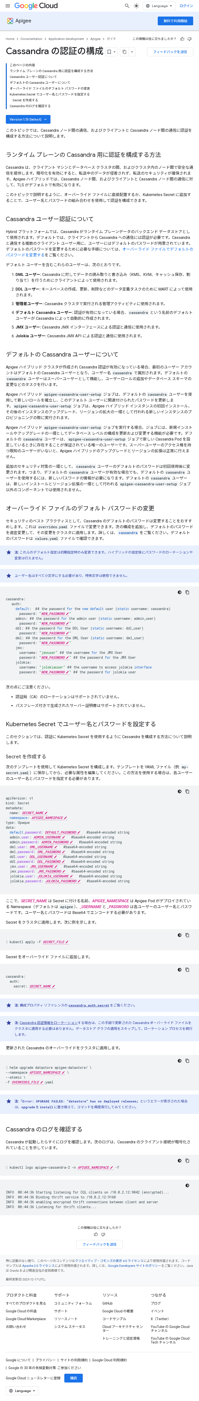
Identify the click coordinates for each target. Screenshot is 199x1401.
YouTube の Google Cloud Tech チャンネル (170, 1340)
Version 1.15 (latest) (29, 119)
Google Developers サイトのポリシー (134, 1266)
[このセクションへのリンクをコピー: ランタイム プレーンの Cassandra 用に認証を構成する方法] (166, 155)
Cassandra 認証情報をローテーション (49, 1023)
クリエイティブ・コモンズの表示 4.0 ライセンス (109, 1261)
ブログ (156, 1303)
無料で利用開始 (175, 21)
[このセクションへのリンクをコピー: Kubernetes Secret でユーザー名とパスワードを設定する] (161, 725)
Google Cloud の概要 (117, 1311)
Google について (18, 1360)
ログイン (186, 6)
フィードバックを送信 (170, 52)
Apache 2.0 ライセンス (38, 1266)
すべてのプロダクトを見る (26, 1303)
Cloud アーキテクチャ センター (122, 1329)
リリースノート (66, 1319)
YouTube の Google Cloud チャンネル (170, 1329)
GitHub (107, 1303)
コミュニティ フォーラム (73, 1303)
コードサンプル (114, 1319)
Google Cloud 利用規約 (109, 1360)
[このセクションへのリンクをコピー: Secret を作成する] (51, 757)
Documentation (31, 39)
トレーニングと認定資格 (121, 1338)
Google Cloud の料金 (21, 1311)
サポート (61, 1311)
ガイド (111, 39)
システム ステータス (69, 1327)
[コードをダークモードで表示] (179, 592)
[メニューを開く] (8, 6)
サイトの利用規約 (74, 1360)
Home (10, 39)
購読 (73, 1378)
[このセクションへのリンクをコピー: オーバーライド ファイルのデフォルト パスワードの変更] (159, 509)
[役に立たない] (189, 39)
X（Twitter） (161, 1319)
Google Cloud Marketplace (26, 1319)
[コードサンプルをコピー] (187, 592)
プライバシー (45, 1360)
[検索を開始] (127, 6)
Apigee (23, 21)
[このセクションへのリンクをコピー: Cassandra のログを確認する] (87, 1130)
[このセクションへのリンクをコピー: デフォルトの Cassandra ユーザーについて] (123, 355)
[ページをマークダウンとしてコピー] (124, 52)
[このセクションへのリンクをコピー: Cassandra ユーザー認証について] (99, 220)
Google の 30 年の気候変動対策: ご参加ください (44, 1368)
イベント (157, 1311)
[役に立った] (182, 39)
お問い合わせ (16, 1327)
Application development (66, 39)
